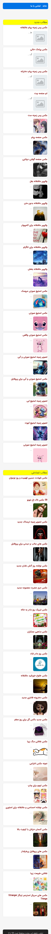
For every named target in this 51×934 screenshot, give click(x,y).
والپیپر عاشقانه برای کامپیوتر (34, 225)
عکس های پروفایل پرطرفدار (34, 851)
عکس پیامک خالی (38, 49)
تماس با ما (35, 6)
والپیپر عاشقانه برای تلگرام (35, 247)
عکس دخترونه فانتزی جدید (34, 697)
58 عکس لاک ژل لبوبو (37, 500)
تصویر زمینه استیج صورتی (35, 445)
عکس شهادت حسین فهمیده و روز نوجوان (28, 478)
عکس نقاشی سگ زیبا (37, 741)
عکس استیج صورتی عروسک (34, 291)
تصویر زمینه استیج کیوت (36, 423)
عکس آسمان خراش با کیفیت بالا (32, 829)
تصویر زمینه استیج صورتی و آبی (32, 357)
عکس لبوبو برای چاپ (37, 785)
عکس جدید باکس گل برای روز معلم (30, 719)
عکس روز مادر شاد (38, 653)
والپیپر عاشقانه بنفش (37, 269)
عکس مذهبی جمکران (37, 631)
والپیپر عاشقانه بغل (38, 181)
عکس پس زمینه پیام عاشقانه (33, 27)
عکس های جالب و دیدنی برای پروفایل (29, 544)
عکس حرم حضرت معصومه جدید (32, 588)
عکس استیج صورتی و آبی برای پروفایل (29, 379)
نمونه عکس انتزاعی (38, 763)
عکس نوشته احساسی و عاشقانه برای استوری (26, 807)
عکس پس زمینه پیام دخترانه (34, 71)
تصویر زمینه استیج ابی (37, 401)
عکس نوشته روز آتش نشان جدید (31, 566)
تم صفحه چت (40, 93)
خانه (45, 6)
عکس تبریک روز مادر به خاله (34, 609)
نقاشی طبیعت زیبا (38, 873)
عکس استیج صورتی (38, 313)
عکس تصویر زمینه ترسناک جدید (32, 522)
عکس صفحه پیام (39, 137)
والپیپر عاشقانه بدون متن (35, 203)
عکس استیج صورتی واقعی (35, 335)
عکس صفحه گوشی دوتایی (34, 159)
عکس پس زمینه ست (37, 115)
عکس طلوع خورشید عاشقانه (34, 675)
